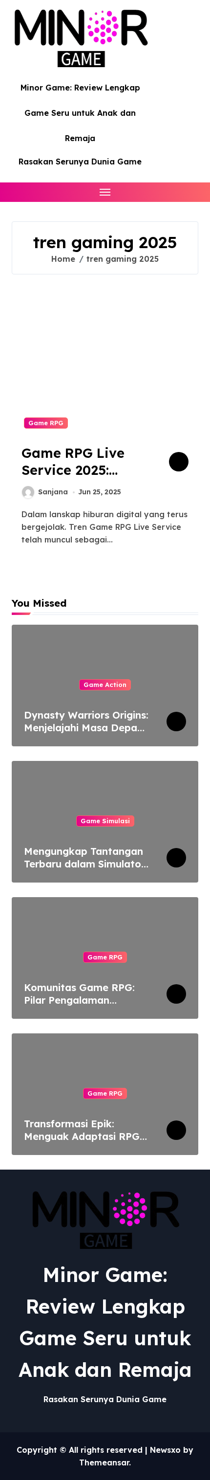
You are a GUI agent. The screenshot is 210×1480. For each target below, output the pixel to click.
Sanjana (53, 491)
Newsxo (165, 1450)
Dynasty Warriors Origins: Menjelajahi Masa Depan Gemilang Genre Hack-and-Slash (86, 734)
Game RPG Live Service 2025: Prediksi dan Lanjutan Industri (80, 478)
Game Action (105, 684)
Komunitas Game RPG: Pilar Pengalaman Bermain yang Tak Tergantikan (79, 1006)
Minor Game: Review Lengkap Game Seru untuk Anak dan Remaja (80, 113)
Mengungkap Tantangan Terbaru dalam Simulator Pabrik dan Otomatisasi (84, 864)
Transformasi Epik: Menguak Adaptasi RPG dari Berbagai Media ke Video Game (82, 1143)
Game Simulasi (105, 821)
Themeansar (104, 1462)
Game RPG (45, 423)
